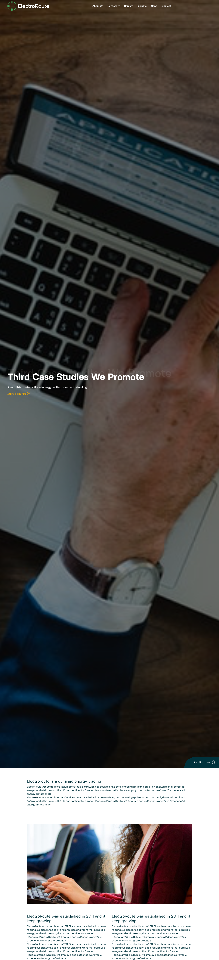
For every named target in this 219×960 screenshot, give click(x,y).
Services (112, 6)
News (154, 6)
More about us (16, 393)
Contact (166, 6)
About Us (97, 6)
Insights (142, 6)
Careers (128, 6)
